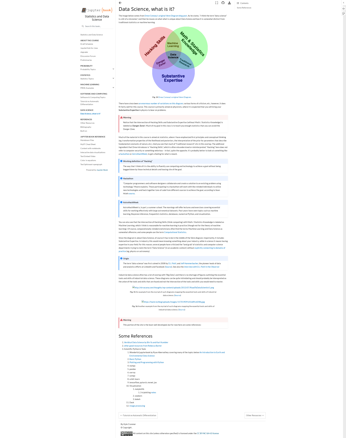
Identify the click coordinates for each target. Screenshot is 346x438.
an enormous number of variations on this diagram (161, 103)
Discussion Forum (88, 56)
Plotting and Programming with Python (146, 362)
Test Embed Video (87, 156)
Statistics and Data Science (91, 35)
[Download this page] (229, 3)
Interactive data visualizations (92, 152)
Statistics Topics (87, 79)
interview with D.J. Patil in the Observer (201, 266)
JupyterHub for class (89, 48)
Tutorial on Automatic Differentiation (89, 102)
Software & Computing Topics (92, 97)
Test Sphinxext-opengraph (91, 164)
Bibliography (85, 127)
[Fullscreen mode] (216, 3)
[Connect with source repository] (223, 3)
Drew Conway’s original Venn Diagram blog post (166, 15)
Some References (244, 8)
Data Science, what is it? (90, 114)
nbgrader (84, 52)
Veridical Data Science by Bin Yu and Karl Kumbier (146, 342)
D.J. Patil (172, 263)
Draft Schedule (86, 44)
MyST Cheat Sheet (88, 144)
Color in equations (88, 160)
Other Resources (87, 123)
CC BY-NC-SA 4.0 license (208, 433)
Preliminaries (86, 60)
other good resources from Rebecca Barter (143, 345)
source (132, 193)
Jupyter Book (102, 170)
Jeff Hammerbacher (189, 263)
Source (168, 266)
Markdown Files (87, 140)
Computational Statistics (175, 232)
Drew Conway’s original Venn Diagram (174, 97)
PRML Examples (87, 88)
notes (153, 392)
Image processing (137, 406)
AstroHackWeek (139, 154)
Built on (83, 131)
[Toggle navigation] (120, 3)
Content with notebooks (90, 148)
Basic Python (135, 359)
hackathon (124, 154)
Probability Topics (88, 69)
